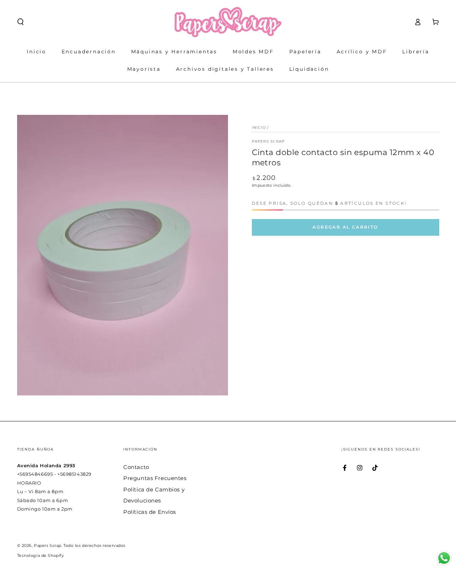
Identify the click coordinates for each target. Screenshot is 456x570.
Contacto (136, 467)
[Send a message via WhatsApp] (444, 558)
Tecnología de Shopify (40, 555)
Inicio (259, 127)
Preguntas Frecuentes (154, 478)
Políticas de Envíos (149, 511)
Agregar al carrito (345, 227)
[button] (20, 22)
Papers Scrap (268, 141)
